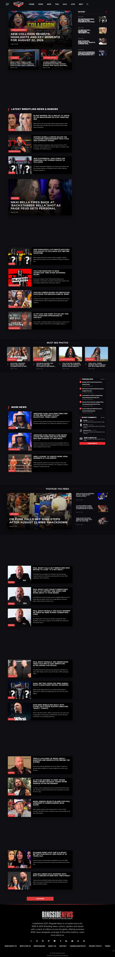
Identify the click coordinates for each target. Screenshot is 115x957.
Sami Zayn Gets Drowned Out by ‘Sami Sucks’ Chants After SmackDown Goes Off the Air (85, 495)
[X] (37, 941)
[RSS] (84, 941)
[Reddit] (72, 941)
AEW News (14, 57)
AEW (49, 4)
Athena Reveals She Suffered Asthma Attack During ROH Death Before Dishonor (55, 63)
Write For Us (25, 946)
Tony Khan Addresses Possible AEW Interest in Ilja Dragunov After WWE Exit (86, 53)
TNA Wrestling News (14, 285)
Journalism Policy (78, 946)
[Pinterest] (48, 941)
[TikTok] (78, 941)
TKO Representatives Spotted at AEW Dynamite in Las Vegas (86, 21)
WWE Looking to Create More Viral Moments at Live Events (50, 457)
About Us (52, 946)
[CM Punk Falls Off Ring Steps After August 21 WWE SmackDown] (39, 511)
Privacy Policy (95, 946)
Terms (107, 946)
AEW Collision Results (19, 29)
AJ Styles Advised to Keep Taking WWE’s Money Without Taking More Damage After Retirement (50, 781)
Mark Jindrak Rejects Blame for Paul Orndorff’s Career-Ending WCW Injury (51, 803)
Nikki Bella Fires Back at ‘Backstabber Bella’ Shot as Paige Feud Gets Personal (36, 205)
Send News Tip (11, 946)
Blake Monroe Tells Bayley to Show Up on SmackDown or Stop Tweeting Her (51, 117)
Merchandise (39, 946)
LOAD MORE (40, 898)
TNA (57, 4)
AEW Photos (37, 359)
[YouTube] (54, 941)
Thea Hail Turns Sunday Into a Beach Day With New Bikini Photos (97, 365)
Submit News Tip (92, 443)
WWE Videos (14, 514)
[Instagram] (43, 941)
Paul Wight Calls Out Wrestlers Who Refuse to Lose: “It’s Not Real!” (51, 569)
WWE (40, 4)
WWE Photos (12, 306)
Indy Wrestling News (50, 57)
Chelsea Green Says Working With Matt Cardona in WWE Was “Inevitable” (51, 875)
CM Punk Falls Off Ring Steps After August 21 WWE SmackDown (38, 521)
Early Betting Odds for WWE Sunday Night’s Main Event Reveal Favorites (50, 684)
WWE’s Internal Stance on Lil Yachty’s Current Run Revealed (86, 43)
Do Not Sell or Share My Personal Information (57, 955)
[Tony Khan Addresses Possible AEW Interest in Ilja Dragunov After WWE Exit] (103, 52)
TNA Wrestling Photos (67, 359)
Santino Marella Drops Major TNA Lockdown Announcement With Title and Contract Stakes (51, 138)
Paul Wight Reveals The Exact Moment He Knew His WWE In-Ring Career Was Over (51, 612)
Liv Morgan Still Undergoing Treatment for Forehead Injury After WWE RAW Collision (84, 32)
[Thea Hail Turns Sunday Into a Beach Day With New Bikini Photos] (96, 354)
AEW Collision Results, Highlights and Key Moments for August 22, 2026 (35, 37)
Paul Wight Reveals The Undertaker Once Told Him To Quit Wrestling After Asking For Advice (50, 663)
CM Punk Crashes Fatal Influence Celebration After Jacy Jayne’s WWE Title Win (20, 365)
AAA (65, 4)
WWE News (11, 129)
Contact (63, 946)
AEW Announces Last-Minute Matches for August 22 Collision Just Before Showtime (51, 251)
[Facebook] (31, 941)
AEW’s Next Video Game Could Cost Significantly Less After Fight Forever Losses (22, 63)
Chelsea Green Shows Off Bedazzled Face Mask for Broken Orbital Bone (51, 293)
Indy (81, 4)
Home (31, 4)
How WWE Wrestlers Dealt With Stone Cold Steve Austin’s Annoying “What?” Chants (50, 706)
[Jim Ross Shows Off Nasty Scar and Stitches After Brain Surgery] (44, 354)
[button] (87, 4)
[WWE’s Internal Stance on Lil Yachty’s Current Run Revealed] (103, 41)
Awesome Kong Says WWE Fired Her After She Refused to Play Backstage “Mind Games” (50, 415)
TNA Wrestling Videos (14, 151)
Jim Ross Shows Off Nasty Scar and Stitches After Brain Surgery (45, 365)
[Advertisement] (40, 230)
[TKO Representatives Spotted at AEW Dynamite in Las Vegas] (103, 19)
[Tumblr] (60, 941)
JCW (73, 4)
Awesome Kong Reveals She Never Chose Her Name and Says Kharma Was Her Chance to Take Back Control (50, 436)
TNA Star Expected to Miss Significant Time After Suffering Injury (49, 272)
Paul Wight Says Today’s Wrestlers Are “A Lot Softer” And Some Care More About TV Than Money (50, 591)
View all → (103, 379)
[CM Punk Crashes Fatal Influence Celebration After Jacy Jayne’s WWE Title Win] (18, 354)
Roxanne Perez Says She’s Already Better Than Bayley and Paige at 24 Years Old (50, 854)
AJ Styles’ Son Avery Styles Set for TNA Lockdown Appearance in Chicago (50, 315)
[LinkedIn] (66, 941)
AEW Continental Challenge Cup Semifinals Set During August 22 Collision (49, 160)
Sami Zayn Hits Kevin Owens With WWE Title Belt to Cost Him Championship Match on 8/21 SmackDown (85, 520)
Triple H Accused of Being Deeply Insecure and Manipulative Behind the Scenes (51, 760)
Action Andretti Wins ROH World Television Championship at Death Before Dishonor (84, 507)
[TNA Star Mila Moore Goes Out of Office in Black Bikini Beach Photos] (70, 354)
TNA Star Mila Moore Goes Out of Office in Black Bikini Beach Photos (71, 365)
